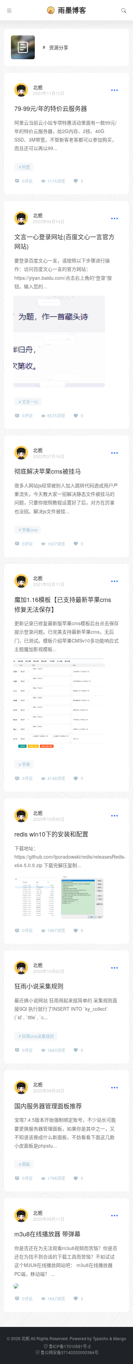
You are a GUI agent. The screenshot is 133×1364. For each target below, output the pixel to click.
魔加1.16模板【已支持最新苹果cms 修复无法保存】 (62, 604)
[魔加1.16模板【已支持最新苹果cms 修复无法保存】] (21, 581)
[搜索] (124, 10)
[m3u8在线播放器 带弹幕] (21, 1215)
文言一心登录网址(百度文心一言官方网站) (64, 241)
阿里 (26, 167)
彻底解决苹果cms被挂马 (47, 471)
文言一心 (30, 401)
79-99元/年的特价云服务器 (50, 108)
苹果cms (30, 530)
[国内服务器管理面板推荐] (21, 1087)
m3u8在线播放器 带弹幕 (47, 1233)
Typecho (100, 1338)
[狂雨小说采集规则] (21, 967)
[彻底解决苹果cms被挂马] (21, 452)
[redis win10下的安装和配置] (21, 815)
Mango (119, 1338)
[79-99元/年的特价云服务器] (21, 90)
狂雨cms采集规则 (38, 1036)
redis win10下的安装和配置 (51, 833)
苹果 (26, 764)
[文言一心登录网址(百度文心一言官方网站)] (21, 218)
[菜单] (9, 10)
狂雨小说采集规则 (38, 985)
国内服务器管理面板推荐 (48, 1105)
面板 (26, 1164)
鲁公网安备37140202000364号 (69, 1352)
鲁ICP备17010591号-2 (69, 1346)
